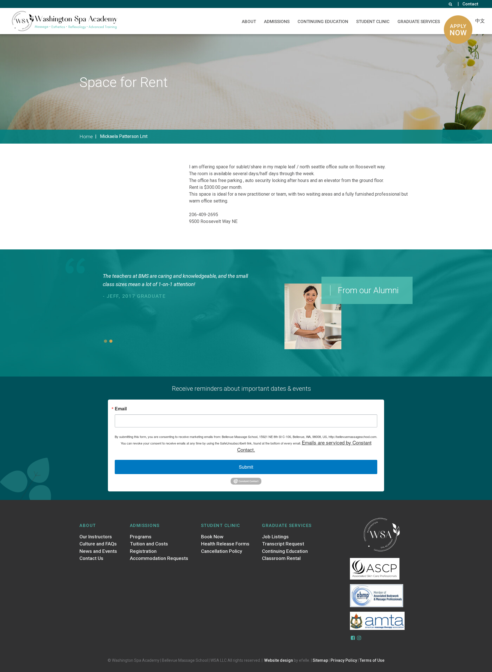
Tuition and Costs (149, 544)
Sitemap (320, 660)
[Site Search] (450, 4)
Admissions (277, 21)
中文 (480, 21)
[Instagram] (359, 638)
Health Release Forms (225, 544)
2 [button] (110, 341)
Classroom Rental (281, 558)
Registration (143, 551)
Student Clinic (373, 21)
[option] (179, 303)
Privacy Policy (344, 660)
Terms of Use (372, 660)
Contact (470, 4)
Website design (278, 660)
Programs (140, 536)
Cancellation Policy (221, 551)
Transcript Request (283, 544)
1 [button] (105, 341)
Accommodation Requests (159, 558)
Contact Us (91, 558)
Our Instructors (95, 536)
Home (86, 136)
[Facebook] (353, 638)
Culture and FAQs (98, 544)
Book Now (212, 536)
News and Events (98, 551)
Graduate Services (418, 21)
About (249, 21)
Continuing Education (323, 21)
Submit (246, 467)
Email (121, 408)
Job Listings (275, 536)
